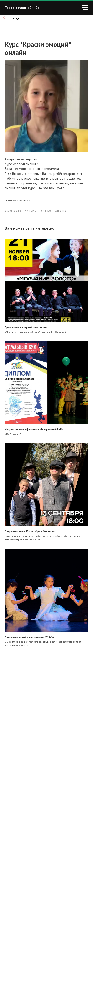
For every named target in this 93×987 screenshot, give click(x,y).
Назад (14, 18)
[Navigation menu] (85, 7)
